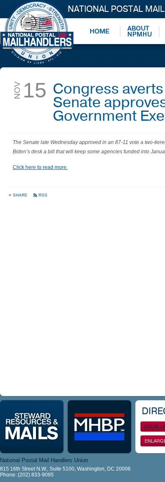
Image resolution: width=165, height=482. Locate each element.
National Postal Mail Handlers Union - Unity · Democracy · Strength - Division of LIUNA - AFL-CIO (37, 32)
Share (21, 195)
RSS (42, 195)
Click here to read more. (40, 167)
